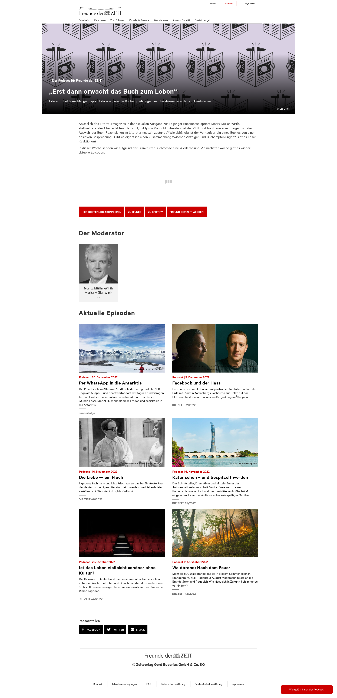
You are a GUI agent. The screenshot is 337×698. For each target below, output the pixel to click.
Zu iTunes (134, 212)
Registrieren (250, 3)
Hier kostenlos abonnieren (101, 212)
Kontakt (213, 3)
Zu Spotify (155, 212)
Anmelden (229, 3)
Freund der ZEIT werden (187, 212)
